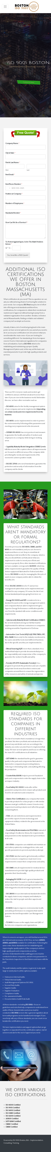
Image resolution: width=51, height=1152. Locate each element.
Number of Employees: (14, 203)
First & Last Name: (12, 162)
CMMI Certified (11, 1127)
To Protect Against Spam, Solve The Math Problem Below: (24, 243)
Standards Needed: (13, 213)
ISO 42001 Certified (13, 1116)
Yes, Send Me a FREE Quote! (17, 255)
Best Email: (10, 175)
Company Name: (12, 143)
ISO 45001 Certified (13, 1105)
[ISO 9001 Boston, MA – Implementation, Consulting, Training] (27, 6)
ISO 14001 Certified (13, 1110)
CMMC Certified (12, 1124)
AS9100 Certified (12, 1119)
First (6, 170)
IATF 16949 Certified (13, 1121)
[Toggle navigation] (5, 6)
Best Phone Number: (13, 184)
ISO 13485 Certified (13, 1113)
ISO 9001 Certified (13, 1108)
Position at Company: (14, 194)
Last (28, 170)
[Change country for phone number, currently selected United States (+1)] (8, 188)
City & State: (10, 153)
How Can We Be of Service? (16, 222)
